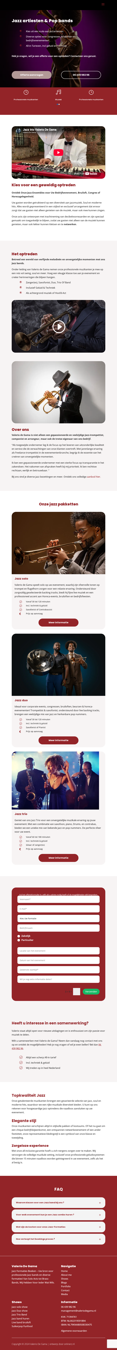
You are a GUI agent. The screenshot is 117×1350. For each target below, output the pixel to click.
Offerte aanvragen (31, 75)
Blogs (64, 1282)
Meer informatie (58, 622)
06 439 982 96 (81, 75)
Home (64, 1271)
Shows (64, 1278)
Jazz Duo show (20, 1310)
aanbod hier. (94, 476)
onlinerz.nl (69, 1344)
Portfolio (66, 1286)
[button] (57, 104)
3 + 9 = (68, 992)
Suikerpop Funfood (22, 1326)
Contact (65, 1290)
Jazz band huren (20, 1318)
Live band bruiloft (21, 1322)
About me (66, 1274)
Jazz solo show (20, 1306)
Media (64, 1294)
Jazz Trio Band (19, 1314)
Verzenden (91, 991)
